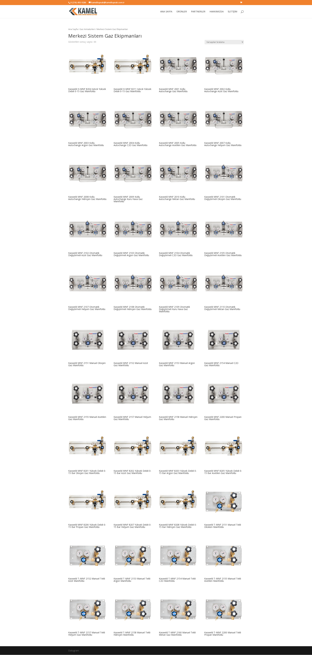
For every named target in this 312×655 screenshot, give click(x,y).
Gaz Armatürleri (87, 29)
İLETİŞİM (232, 11)
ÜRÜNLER (181, 11)
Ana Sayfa (73, 29)
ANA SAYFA (166, 11)
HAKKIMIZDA (217, 11)
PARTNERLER (198, 11)
